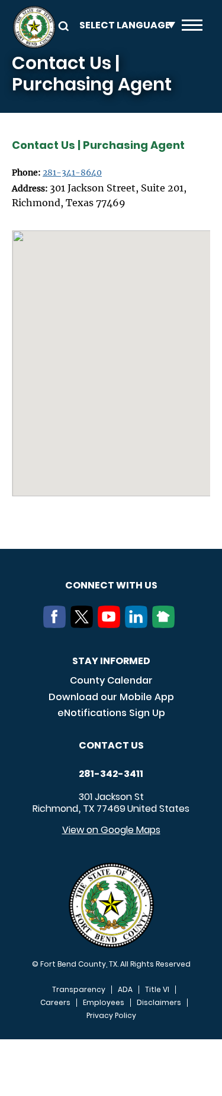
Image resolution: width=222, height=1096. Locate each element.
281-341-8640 (72, 172)
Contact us (111, 745)
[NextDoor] (165, 624)
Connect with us (111, 585)
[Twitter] (84, 624)
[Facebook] (56, 624)
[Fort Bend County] (34, 27)
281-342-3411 (111, 774)
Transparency (78, 990)
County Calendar (111, 680)
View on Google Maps (111, 830)
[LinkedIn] (138, 624)
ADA (125, 990)
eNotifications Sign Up (111, 713)
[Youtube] (111, 624)
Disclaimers (159, 1003)
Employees (103, 1003)
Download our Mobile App (111, 697)
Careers (55, 1003)
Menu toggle (192, 27)
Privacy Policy (111, 1016)
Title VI (157, 990)
